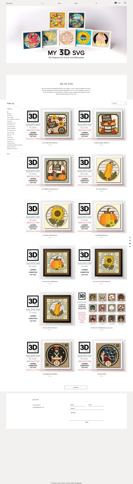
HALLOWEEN (10, 117)
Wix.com (79, 483)
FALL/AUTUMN (10, 132)
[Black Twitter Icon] (130, 243)
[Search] (96, 3)
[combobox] (119, 103)
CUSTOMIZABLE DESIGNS (13, 119)
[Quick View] (49, 124)
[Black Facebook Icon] (130, 237)
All (7, 112)
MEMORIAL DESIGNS (12, 148)
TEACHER (9, 121)
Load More (76, 387)
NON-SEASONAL (11, 126)
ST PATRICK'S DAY (11, 130)
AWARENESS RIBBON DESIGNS (14, 145)
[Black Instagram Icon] (130, 240)
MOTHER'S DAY (11, 124)
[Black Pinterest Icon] (130, 246)
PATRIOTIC (9, 115)
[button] (125, 3)
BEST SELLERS (10, 134)
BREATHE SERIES (11, 146)
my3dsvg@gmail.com (38, 407)
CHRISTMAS (10, 137)
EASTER (9, 135)
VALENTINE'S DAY (11, 123)
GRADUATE (10, 141)
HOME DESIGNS (11, 143)
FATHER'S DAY (10, 139)
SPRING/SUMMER (11, 128)
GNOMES (9, 113)
